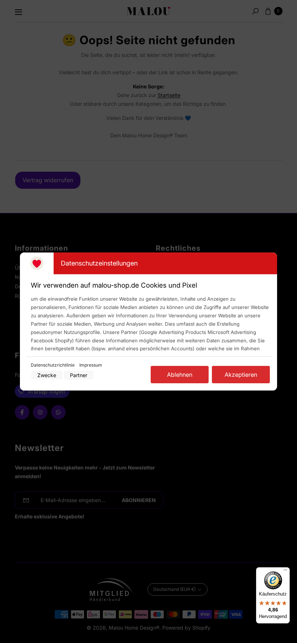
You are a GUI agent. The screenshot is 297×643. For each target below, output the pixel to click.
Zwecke (46, 375)
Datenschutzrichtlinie (53, 365)
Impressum (90, 365)
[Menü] (285, 571)
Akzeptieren (241, 374)
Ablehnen (179, 374)
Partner (78, 375)
